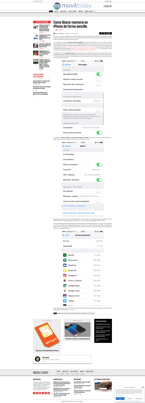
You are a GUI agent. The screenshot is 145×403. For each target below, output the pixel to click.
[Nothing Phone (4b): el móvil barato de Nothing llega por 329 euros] (35, 37)
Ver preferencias (138, 398)
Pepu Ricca (61, 33)
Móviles (41, 48)
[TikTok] (43, 393)
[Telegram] (108, 33)
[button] (142, 387)
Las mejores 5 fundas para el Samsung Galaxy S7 (77, 339)
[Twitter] (103, 33)
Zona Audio (42, 32)
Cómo (67, 47)
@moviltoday (71, 309)
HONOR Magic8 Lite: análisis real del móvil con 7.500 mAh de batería (44, 53)
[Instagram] (42, 361)
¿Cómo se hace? (36, 84)
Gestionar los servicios (119, 395)
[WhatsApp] (105, 33)
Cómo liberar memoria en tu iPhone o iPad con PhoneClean (40, 93)
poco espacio (91, 313)
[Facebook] (100, 33)
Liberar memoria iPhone (74, 313)
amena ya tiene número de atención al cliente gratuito (103, 327)
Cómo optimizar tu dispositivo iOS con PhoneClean (83, 50)
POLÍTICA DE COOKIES (103, 386)
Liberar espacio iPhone (63, 313)
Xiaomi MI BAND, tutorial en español (103, 324)
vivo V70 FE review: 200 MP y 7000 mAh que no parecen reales (45, 45)
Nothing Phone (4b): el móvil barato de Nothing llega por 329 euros (45, 37)
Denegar (129, 398)
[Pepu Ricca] (54, 33)
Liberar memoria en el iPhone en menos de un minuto (81, 47)
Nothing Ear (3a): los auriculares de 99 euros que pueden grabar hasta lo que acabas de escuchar (44, 27)
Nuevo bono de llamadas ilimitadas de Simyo (47, 350)
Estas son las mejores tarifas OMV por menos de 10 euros (103, 335)
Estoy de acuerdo (103, 388)
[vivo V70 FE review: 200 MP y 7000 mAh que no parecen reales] (35, 45)
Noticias (41, 57)
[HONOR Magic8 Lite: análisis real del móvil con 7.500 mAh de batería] (35, 53)
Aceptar (120, 398)
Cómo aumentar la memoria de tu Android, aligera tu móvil (41, 81)
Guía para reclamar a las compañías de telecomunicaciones (103, 331)
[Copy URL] (111, 33)
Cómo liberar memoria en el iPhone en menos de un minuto (42, 87)
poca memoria (84, 313)
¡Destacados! (42, 41)
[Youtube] (48, 393)
